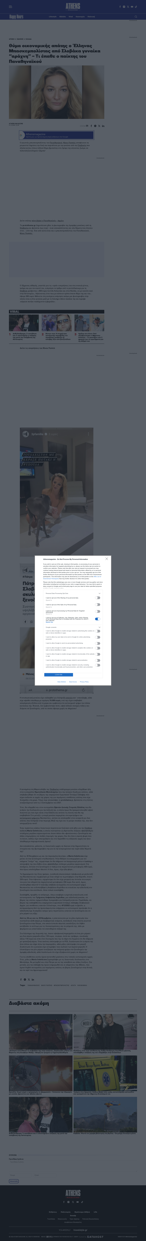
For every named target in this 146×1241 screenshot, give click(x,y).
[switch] (97, 597)
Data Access (73, 682)
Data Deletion (62, 682)
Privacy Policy (84, 682)
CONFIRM (58, 674)
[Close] (107, 559)
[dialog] (73, 621)
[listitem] (73, 593)
